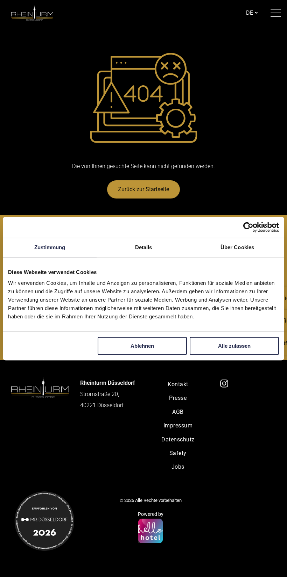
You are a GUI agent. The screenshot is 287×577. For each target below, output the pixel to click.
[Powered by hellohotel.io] (150, 531)
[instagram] (224, 384)
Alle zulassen (234, 346)
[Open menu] (276, 13)
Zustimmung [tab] (49, 247)
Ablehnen (142, 346)
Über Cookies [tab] (237, 247)
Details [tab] (143, 247)
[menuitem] (178, 384)
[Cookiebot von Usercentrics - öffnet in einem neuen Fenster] (248, 227)
